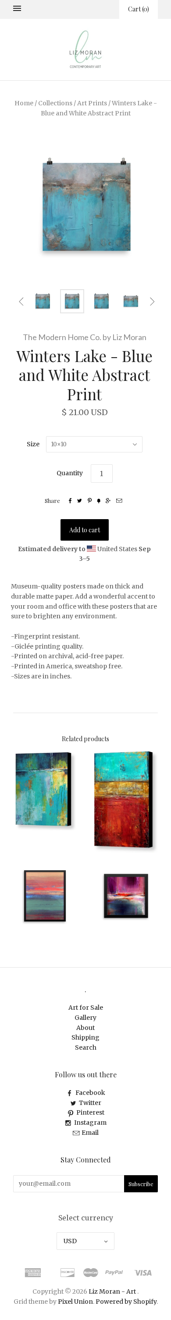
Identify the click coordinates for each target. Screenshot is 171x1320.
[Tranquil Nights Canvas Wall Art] (45, 790)
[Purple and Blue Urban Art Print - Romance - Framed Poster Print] (126, 896)
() (138, 9)
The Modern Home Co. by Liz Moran (84, 337)
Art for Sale (85, 1008)
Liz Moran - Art (112, 1291)
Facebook (90, 1093)
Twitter (90, 1103)
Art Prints (92, 103)
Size (33, 444)
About (85, 1028)
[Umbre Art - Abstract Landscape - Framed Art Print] (45, 896)
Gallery (85, 1018)
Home (23, 103)
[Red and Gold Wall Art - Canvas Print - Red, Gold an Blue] (126, 802)
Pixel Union (75, 1302)
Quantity (70, 473)
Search (85, 1047)
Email (90, 1133)
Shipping (85, 1037)
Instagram (90, 1122)
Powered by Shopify (126, 1302)
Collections (55, 103)
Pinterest (90, 1112)
